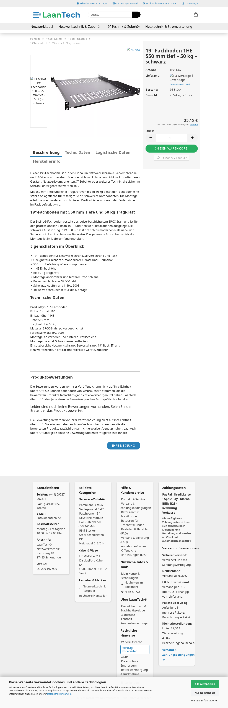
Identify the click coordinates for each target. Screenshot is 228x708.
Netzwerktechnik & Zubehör (79, 26)
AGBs (124, 657)
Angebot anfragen (133, 546)
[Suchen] (136, 15)
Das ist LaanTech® (133, 606)
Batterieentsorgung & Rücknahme (134, 672)
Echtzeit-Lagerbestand (126, 3)
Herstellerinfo (47, 161)
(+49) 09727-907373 (51, 497)
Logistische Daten (112, 152)
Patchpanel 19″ (89, 513)
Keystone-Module (91, 518)
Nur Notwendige (205, 692)
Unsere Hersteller (95, 596)
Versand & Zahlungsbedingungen (135, 506)
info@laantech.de (49, 518)
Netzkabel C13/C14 (92, 543)
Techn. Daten (77, 152)
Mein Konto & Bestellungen (130, 576)
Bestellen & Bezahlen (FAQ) (134, 531)
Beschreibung (46, 152)
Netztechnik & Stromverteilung (168, 26)
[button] (195, 14)
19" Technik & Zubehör (123, 26)
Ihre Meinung (123, 446)
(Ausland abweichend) (180, 84)
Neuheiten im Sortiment (134, 585)
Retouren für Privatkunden (129, 514)
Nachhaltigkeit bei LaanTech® (133, 612)
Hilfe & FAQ (132, 592)
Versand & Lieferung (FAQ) (134, 540)
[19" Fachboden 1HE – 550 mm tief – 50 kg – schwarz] (95, 92)
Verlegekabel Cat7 (91, 509)
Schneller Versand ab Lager (93, 3)
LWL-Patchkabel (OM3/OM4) (90, 524)
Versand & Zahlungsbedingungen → (178, 654)
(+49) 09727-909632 (48, 506)
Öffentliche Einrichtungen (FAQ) (133, 553)
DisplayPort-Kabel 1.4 (91, 562)
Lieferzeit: (153, 76)
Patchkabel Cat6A (91, 505)
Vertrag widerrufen (130, 649)
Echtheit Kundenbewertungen (134, 621)
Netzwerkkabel (42, 26)
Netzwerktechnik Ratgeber (94, 588)
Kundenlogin (191, 3)
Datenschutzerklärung (59, 693)
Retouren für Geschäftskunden (132, 523)
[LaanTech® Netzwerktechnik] (56, 15)
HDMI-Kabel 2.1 (89, 556)
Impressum (129, 665)
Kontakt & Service (133, 499)
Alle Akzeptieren (205, 684)
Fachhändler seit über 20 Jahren (161, 3)
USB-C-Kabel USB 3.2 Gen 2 (93, 571)
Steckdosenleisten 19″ (91, 537)
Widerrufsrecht (131, 642)
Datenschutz (129, 661)
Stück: (150, 131)
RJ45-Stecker (87, 531)
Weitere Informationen (204, 700)
